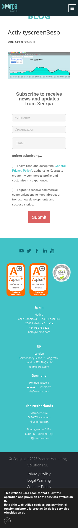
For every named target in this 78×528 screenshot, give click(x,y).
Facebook (37, 251)
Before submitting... (27, 156)
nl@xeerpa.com (39, 422)
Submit (39, 217)
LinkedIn (45, 251)
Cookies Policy (39, 486)
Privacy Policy (39, 473)
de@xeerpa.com (39, 391)
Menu (72, 8)
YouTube (52, 251)
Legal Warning (39, 480)
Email (21, 251)
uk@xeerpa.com (39, 367)
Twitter (29, 251)
